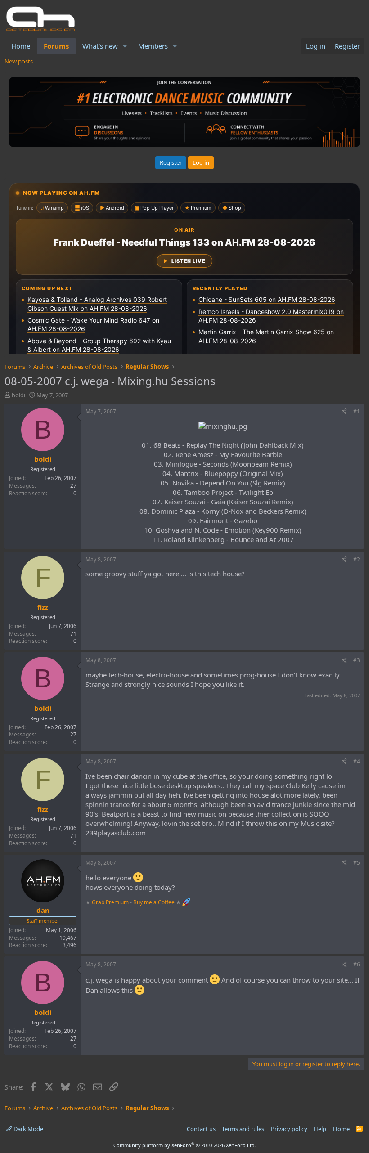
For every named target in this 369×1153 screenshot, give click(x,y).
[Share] (344, 412)
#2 (356, 559)
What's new (100, 45)
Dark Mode (27, 1129)
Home (20, 45)
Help (320, 1129)
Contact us (201, 1129)
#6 (356, 964)
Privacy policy (289, 1129)
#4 (356, 761)
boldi (18, 395)
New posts (18, 61)
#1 (356, 411)
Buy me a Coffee (154, 902)
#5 (356, 862)
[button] (125, 46)
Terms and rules (243, 1129)
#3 (356, 660)
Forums (56, 45)
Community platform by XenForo (184, 1145)
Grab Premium (111, 902)
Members (153, 45)
